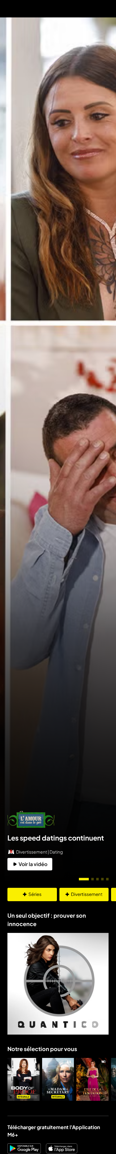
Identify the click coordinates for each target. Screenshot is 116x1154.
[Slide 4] (102, 879)
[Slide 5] (107, 879)
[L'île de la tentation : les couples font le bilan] (92, 1079)
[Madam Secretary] (58, 1079)
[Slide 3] (97, 879)
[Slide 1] (84, 879)
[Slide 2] (92, 879)
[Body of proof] (23, 1079)
